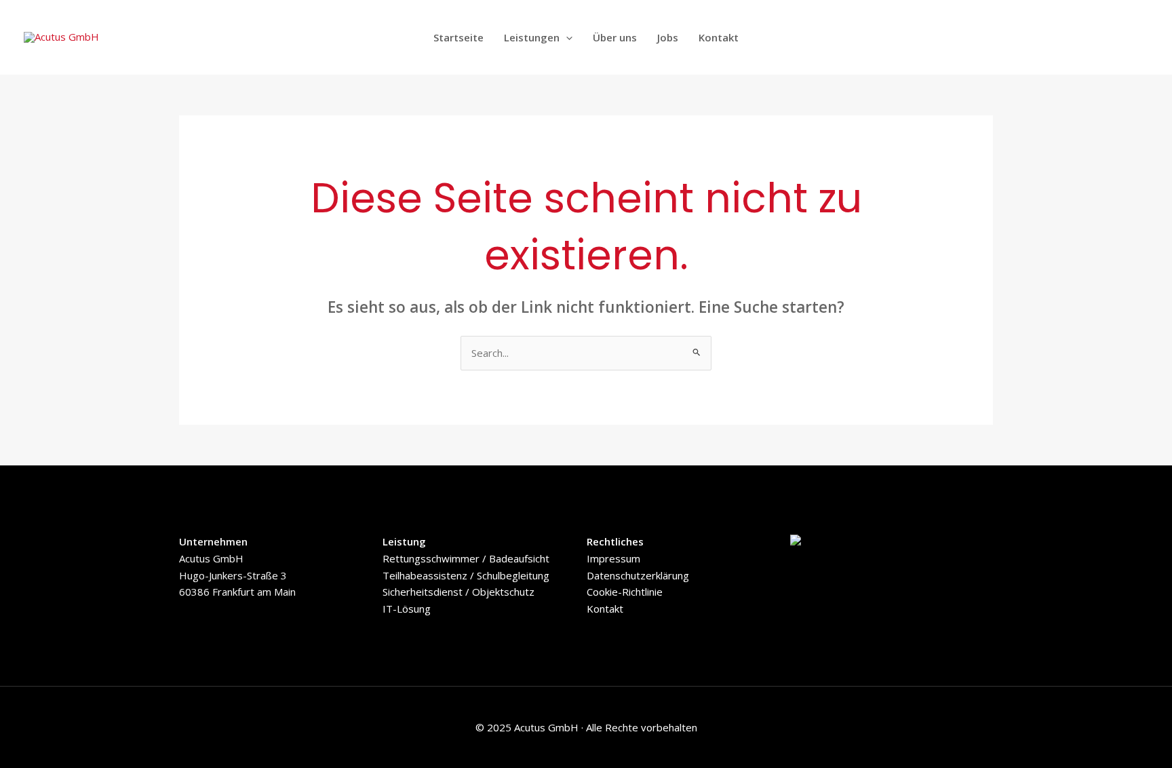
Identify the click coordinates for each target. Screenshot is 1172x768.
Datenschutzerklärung (638, 575)
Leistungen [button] (532, 37)
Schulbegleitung (511, 575)
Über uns (615, 37)
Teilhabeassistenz (425, 575)
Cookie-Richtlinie (625, 591)
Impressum (613, 558)
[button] (566, 37)
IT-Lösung (407, 608)
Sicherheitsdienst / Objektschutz (458, 591)
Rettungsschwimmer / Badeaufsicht (466, 558)
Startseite (458, 37)
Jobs (667, 37)
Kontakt (719, 37)
